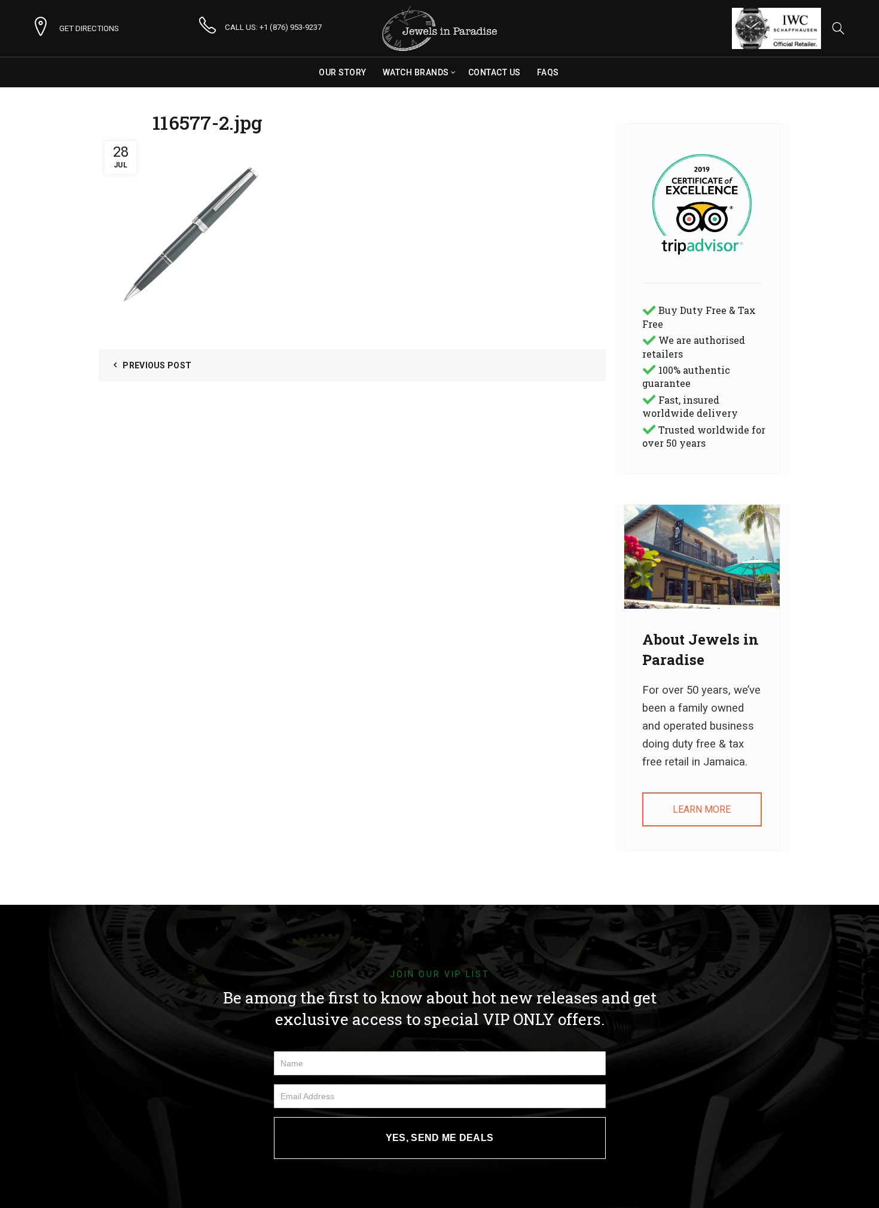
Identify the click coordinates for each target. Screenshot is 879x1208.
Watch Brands (416, 72)
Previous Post (157, 365)
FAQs (548, 72)
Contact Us (494, 72)
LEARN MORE (702, 809)
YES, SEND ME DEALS (439, 1138)
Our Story (343, 72)
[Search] (838, 28)
